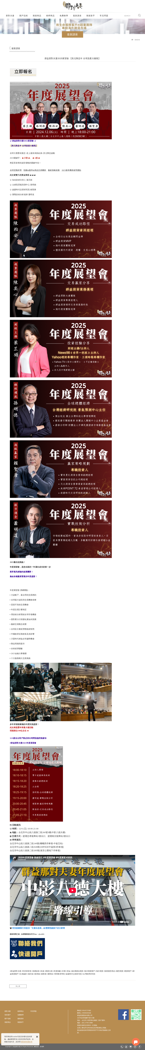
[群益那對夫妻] (72, 6)
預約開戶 (8, 1015)
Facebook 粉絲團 (123, 1014)
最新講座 (77, 16)
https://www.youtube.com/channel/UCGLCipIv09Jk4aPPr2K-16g (126, 1046)
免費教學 (64, 16)
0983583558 (86, 1013)
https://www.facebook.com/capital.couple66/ (139, 1046)
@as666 (41, 934)
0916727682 (86, 1010)
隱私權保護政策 (26, 1042)
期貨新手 (90, 16)
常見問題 (104, 16)
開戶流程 (23, 16)
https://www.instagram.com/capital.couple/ (135, 1046)
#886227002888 (122, 1046)
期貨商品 (37, 16)
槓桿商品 (50, 16)
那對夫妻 (10, 16)
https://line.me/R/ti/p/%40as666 (130, 1046)
